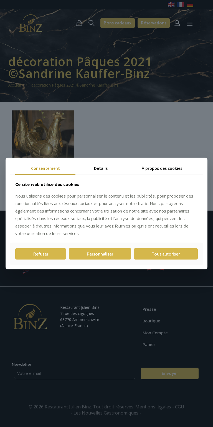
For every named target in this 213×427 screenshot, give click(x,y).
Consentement (45, 168)
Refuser (40, 254)
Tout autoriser (166, 254)
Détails (101, 168)
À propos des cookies (162, 168)
